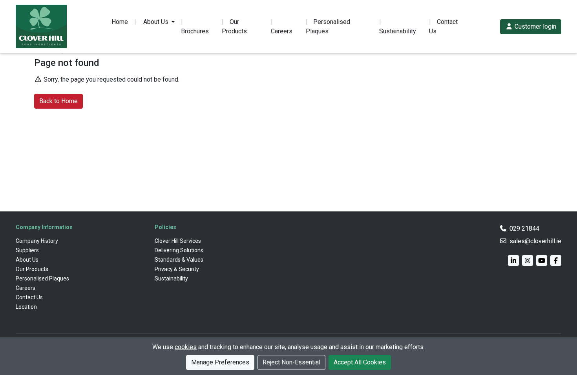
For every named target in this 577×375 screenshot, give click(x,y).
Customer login (534, 26)
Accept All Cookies (360, 362)
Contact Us (443, 26)
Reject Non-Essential (291, 362)
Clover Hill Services (178, 241)
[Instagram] (527, 260)
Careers (281, 31)
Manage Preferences (220, 362)
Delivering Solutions (179, 250)
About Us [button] (156, 21)
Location (26, 307)
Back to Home (58, 101)
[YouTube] (541, 260)
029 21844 (524, 228)
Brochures (195, 31)
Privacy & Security (177, 269)
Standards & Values (179, 260)
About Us (27, 260)
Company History (37, 241)
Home (119, 21)
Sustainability (397, 31)
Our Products (234, 26)
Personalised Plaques (328, 26)
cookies (186, 347)
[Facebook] (555, 260)
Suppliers (27, 250)
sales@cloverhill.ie (535, 241)
